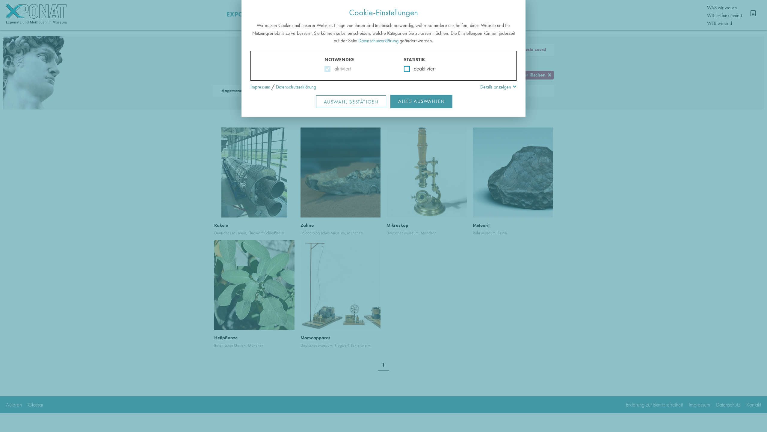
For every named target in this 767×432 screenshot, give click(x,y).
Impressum (260, 87)
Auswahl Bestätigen (351, 102)
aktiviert (341, 68)
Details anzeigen (495, 87)
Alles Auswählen (421, 101)
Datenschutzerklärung (378, 41)
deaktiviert (421, 68)
